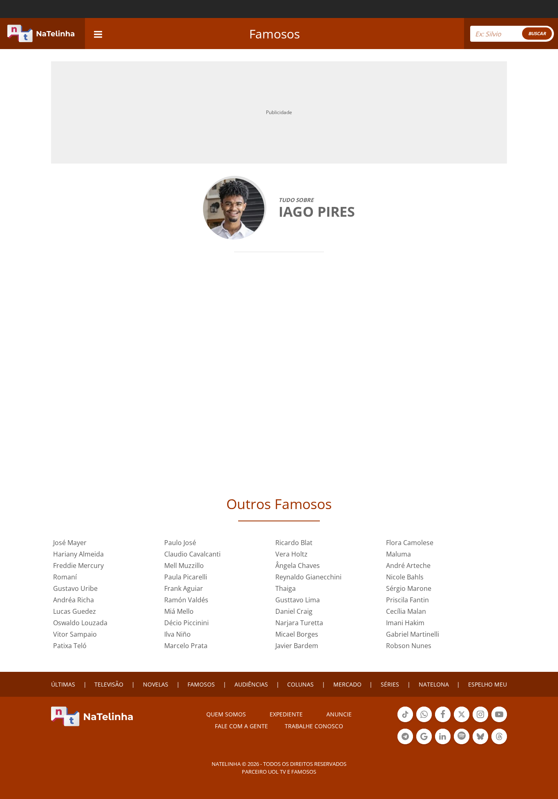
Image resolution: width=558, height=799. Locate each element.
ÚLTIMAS (63, 684)
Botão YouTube (499, 721)
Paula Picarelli (185, 576)
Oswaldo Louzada (80, 622)
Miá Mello (179, 611)
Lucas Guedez (74, 611)
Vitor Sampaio (75, 634)
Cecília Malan (406, 611)
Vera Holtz (291, 554)
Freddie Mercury (78, 565)
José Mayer (70, 542)
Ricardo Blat (293, 542)
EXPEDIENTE (286, 714)
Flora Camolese (409, 542)
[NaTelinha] (41, 33)
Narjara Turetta (299, 622)
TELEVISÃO (108, 684)
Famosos (274, 33)
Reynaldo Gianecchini (308, 576)
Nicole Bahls (405, 576)
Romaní (65, 576)
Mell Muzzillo (184, 565)
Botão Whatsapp (424, 721)
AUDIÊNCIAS (251, 684)
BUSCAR (537, 33)
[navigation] (98, 33)
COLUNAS (300, 684)
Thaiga (285, 588)
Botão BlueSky (480, 743)
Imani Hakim (405, 622)
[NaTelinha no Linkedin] (443, 736)
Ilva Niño (177, 634)
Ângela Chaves (297, 565)
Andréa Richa (73, 599)
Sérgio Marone (408, 588)
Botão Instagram (480, 721)
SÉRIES (390, 684)
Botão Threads (499, 743)
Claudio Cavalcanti (192, 554)
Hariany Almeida (78, 554)
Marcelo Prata (186, 645)
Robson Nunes (408, 645)
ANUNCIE (339, 714)
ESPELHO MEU (487, 684)
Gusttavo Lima (297, 599)
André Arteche (408, 565)
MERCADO (347, 684)
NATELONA (434, 684)
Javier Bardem (296, 645)
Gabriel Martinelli (412, 634)
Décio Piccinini (186, 622)
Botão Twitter (461, 721)
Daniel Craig (293, 611)
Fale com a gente (241, 726)
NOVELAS (155, 684)
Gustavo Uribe (75, 588)
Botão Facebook (443, 721)
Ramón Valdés (186, 599)
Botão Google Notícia (424, 743)
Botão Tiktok (405, 721)
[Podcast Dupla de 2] (461, 736)
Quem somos (226, 714)
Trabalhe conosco (314, 726)
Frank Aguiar (183, 588)
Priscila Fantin (407, 599)
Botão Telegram (405, 743)
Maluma (398, 554)
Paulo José (180, 542)
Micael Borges (296, 634)
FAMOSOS (201, 684)
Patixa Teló (70, 645)
